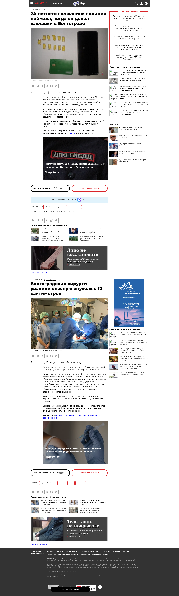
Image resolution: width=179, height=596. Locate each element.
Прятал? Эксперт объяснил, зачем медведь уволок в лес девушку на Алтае (133, 334)
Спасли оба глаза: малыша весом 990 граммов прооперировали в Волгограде (53, 510)
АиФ (60, 350)
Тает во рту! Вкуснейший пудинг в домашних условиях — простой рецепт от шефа (133, 350)
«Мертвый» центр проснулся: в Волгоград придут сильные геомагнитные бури (129, 47)
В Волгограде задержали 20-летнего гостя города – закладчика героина (91, 231)
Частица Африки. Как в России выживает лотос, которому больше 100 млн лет (133, 342)
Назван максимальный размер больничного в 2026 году (130, 128)
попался (71, 133)
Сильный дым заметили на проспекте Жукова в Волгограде (129, 38)
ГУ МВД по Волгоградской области (44, 80)
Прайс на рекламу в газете (67, 551)
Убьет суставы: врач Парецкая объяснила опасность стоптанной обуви (93, 502)
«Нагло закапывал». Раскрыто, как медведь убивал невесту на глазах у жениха (133, 96)
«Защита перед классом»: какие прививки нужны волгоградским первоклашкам (73, 450)
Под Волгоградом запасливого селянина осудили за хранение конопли (53, 231)
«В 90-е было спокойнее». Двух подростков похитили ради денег (133, 374)
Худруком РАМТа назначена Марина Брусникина (133, 160)
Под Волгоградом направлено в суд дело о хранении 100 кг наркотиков (92, 238)
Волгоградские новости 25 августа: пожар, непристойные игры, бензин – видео (129, 18)
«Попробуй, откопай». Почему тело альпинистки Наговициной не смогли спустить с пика (133, 366)
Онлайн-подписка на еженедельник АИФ (62, 554)
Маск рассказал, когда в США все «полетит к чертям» (132, 152)
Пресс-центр (105, 551)
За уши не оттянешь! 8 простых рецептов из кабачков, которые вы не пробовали (134, 358)
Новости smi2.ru (39, 272)
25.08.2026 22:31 (36, 280)
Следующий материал (70, 589)
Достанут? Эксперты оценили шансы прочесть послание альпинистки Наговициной (134, 72)
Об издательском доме (89, 551)
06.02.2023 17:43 (36, 10)
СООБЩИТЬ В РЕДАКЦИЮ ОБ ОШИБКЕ (94, 554)
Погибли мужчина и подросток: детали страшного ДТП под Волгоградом (129, 57)
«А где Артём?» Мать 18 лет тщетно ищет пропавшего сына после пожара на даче (133, 88)
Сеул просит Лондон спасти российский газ (130, 144)
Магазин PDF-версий (121, 551)
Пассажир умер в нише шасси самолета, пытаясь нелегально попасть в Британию (129, 28)
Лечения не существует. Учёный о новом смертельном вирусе (132, 79)
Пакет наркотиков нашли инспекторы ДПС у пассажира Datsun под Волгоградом (74, 165)
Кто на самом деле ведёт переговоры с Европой (133, 136)
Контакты (50, 551)
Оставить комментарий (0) (90, 188)
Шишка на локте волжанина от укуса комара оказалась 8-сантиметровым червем (91, 510)
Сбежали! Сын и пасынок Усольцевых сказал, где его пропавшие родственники (134, 112)
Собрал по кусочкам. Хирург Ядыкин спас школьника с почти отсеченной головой (134, 104)
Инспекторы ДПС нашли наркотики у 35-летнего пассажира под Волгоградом (52, 238)
